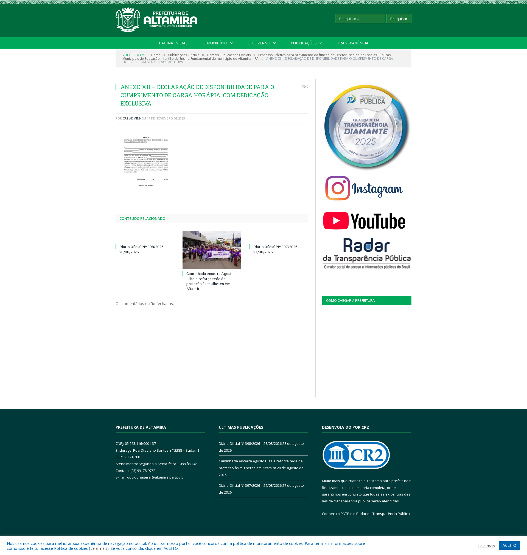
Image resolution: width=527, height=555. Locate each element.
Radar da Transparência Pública (383, 513)
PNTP (345, 513)
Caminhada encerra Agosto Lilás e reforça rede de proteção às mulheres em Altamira (210, 281)
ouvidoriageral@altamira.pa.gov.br (156, 477)
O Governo (259, 42)
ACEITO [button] (509, 545)
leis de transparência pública (346, 501)
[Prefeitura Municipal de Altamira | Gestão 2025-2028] (157, 18)
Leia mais (98, 548)
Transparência (352, 42)
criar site (355, 480)
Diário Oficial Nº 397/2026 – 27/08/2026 (250, 485)
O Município (215, 42)
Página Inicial (173, 42)
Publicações (304, 42)
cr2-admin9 (132, 118)
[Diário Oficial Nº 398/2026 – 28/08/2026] (145, 236)
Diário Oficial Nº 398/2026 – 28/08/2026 (250, 443)
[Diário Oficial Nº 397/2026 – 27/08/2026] (279, 236)
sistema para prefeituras (389, 480)
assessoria (360, 487)
